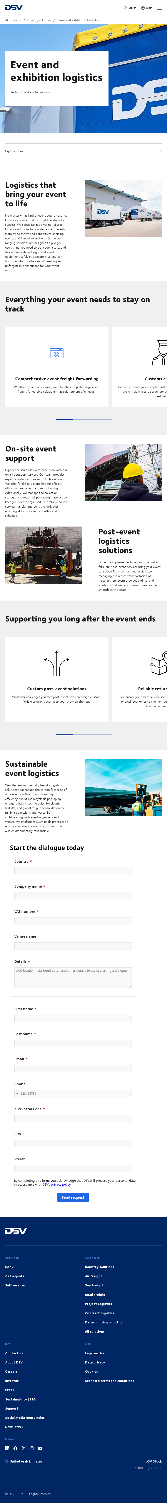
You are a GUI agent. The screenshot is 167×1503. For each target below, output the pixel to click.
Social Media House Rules (25, 1417)
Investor (12, 1380)
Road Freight (95, 1294)
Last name (23, 1034)
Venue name (25, 936)
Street (19, 1159)
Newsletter (14, 1426)
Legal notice (95, 1353)
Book (9, 1266)
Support (11, 1408)
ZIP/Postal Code (28, 1109)
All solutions (13, 20)
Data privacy (95, 1362)
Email (19, 1059)
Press (9, 1389)
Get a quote (15, 1276)
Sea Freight (94, 1285)
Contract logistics (99, 1313)
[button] (64, 419)
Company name (28, 886)
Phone (19, 1084)
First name (23, 1008)
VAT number (24, 911)
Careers (11, 1371)
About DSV (14, 1362)
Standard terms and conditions (109, 1380)
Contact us (14, 1353)
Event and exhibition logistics (78, 20)
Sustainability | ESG (20, 1399)
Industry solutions (39, 20)
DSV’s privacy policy (56, 1184)
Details (20, 961)
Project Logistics (98, 1303)
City (17, 1134)
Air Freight (93, 1276)
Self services (15, 1285)
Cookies (91, 1371)
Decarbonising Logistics (104, 1322)
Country (21, 861)
